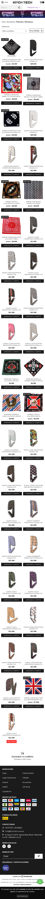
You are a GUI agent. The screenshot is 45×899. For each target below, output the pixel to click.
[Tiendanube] (22, 877)
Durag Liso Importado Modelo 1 (33, 131)
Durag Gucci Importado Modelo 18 (12, 592)
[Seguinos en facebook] (9, 846)
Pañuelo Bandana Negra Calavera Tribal (33, 96)
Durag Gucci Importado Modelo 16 (12, 628)
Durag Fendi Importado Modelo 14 (33, 628)
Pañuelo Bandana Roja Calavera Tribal (11, 238)
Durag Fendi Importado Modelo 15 (33, 309)
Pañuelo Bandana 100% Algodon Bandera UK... (33, 699)
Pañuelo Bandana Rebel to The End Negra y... (11, 95)
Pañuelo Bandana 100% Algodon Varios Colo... (11, 60)
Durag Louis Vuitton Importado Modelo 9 (11, 344)
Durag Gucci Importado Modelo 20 (11, 309)
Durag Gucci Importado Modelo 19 (12, 734)
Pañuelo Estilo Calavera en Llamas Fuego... (11, 202)
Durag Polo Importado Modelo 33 (11, 521)
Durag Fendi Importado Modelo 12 (33, 167)
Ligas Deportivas (9, 778)
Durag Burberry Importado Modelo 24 (33, 557)
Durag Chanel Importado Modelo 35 (33, 238)
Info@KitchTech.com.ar (14, 831)
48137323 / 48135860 (13, 828)
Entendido (22, 896)
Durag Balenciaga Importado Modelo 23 (11, 167)
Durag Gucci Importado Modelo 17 (33, 592)
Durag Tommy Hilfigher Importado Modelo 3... (33, 486)
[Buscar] (19, 7)
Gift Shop (26, 787)
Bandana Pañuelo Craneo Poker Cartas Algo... (33, 380)
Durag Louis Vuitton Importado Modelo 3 (11, 699)
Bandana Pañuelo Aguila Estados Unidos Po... (11, 415)
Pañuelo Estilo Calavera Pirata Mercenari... (33, 415)
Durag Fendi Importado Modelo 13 (11, 663)
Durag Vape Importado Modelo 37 (11, 486)
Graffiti (5, 787)
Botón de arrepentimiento (22, 884)
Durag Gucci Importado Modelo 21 (33, 273)
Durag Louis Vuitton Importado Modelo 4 (33, 344)
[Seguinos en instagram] (4, 846)
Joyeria (5, 782)
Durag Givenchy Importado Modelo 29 (33, 521)
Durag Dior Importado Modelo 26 (11, 273)
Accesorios (11, 22)
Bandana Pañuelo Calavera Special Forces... (11, 380)
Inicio (4, 22)
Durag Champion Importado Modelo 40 (11, 451)
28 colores (11, 55)
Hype (4, 773)
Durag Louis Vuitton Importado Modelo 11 (33, 663)
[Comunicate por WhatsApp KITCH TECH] (40, 881)
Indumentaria (27, 773)
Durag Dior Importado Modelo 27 (11, 557)
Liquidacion (6, 791)
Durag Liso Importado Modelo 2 (33, 60)
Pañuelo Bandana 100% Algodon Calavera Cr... (11, 131)
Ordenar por (5, 26)
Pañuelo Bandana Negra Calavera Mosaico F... (33, 202)
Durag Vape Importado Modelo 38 (33, 451)
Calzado (25, 778)
